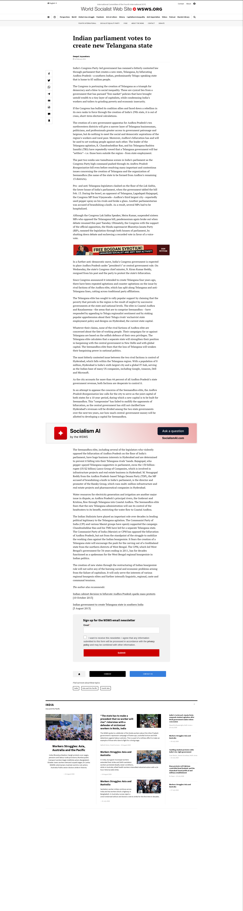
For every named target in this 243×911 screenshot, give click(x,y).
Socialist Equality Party (109, 23)
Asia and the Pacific (90, 688)
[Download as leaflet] (49, 107)
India (76, 688)
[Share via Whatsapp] (49, 87)
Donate (162, 23)
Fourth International (87, 23)
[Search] (194, 18)
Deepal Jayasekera (81, 56)
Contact (181, 4)
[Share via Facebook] (49, 73)
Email (86, 625)
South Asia (106, 688)
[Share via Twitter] (49, 80)
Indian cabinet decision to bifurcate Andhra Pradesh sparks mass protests (114, 594)
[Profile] (194, 4)
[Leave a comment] (49, 114)
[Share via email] (49, 100)
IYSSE (125, 23)
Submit (121, 653)
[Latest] (55, 18)
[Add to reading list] (49, 120)
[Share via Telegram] (49, 93)
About (188, 4)
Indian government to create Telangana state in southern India (108, 604)
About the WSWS (137, 23)
